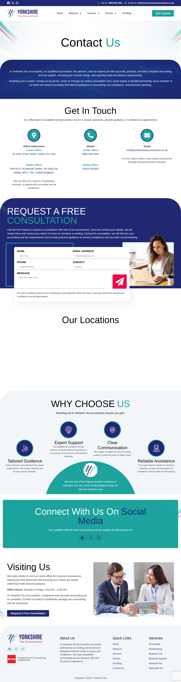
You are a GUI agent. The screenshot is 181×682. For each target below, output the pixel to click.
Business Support (158, 658)
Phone (21, 262)
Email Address (83, 251)
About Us (73, 13)
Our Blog (126, 13)
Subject (79, 262)
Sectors (109, 13)
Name (20, 251)
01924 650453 (90, 168)
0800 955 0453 (90, 154)
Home (60, 13)
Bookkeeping (155, 649)
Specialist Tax (156, 668)
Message (23, 273)
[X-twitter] (12, 3)
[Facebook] (8, 3)
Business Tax (155, 654)
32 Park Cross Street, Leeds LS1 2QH (34, 154)
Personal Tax (155, 663)
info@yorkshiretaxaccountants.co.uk (147, 150)
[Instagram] (17, 3)
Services (91, 13)
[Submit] (120, 281)
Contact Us (118, 668)
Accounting (154, 644)
